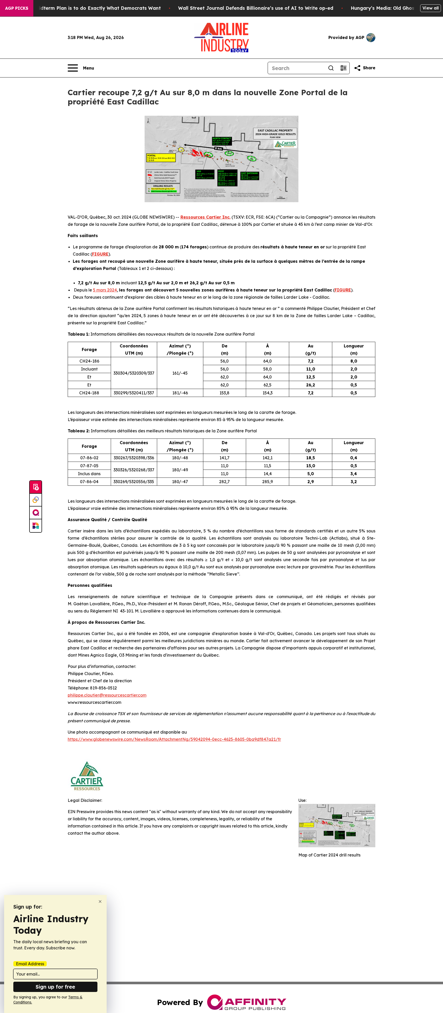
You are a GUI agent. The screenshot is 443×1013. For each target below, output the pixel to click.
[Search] (331, 68)
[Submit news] (36, 487)
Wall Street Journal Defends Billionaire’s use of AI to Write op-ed (255, 8)
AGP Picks (16, 8)
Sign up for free (55, 986)
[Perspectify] (36, 500)
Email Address (30, 963)
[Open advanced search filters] (343, 68)
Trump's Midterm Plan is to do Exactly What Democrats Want (88, 8)
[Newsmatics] (36, 525)
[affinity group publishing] (36, 512)
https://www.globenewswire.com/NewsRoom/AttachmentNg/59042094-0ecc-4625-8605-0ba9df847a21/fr (174, 739)
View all (430, 8)
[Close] (100, 901)
